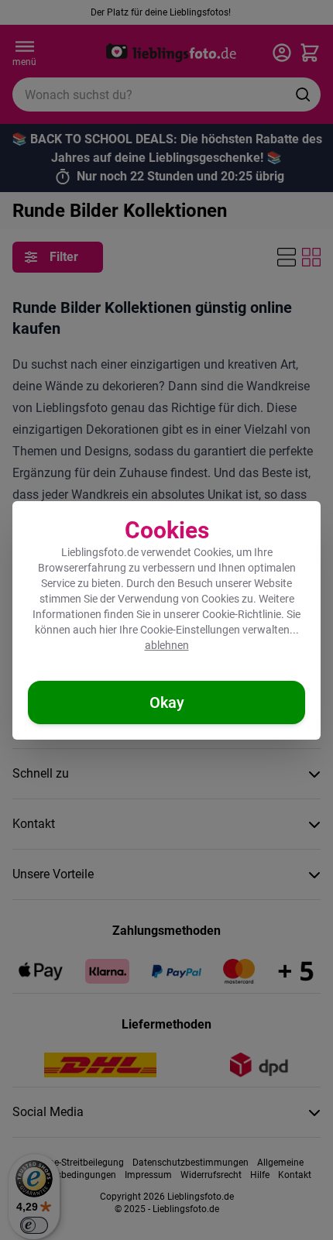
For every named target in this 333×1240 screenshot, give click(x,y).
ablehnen (167, 645)
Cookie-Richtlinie (241, 614)
